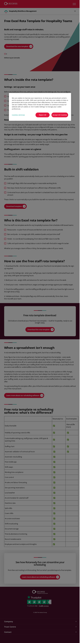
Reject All (42, 115)
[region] (40, 107)
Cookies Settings (18, 115)
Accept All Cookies (60, 115)
